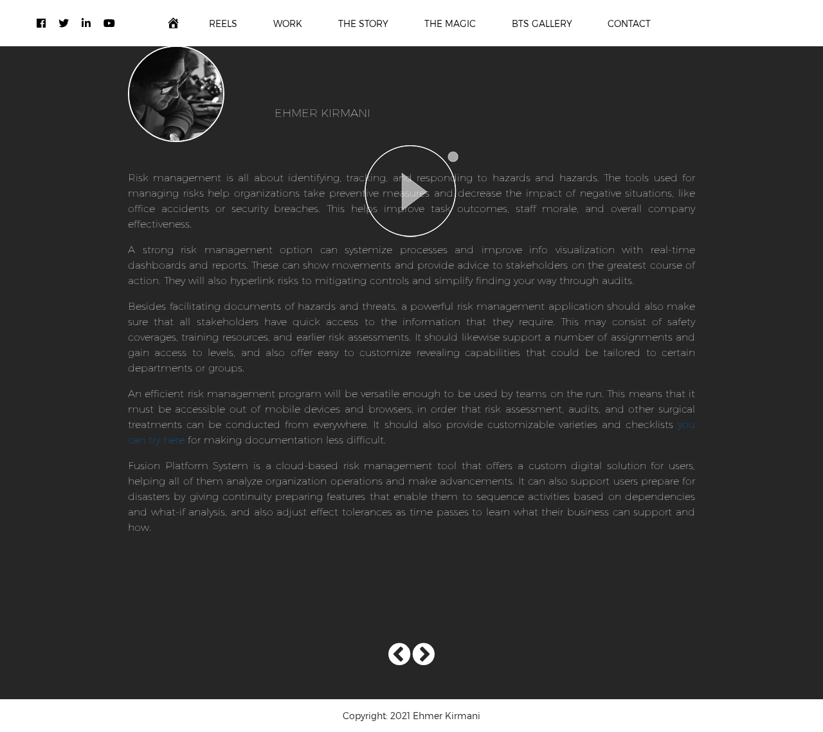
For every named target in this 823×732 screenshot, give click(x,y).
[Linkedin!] (86, 23)
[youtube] (109, 23)
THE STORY (363, 23)
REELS (223, 23)
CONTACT (629, 23)
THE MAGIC (450, 23)
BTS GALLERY (542, 23)
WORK (287, 23)
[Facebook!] (41, 23)
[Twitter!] (64, 23)
